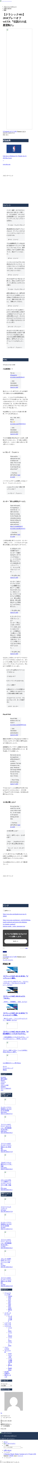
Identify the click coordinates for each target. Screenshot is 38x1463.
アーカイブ (4, 1384)
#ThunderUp (13, 375)
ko (1, 1413)
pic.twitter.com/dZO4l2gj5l (17, 377)
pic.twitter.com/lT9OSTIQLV (18, 424)
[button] (24, 131)
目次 (4, 135)
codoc (26, 948)
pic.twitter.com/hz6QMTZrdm (18, 724)
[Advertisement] (15, 190)
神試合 (5, 951)
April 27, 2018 (14, 784)
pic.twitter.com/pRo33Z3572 (17, 528)
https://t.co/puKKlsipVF (16, 526)
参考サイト (8, 910)
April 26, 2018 (14, 387)
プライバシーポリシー (10, 1436)
